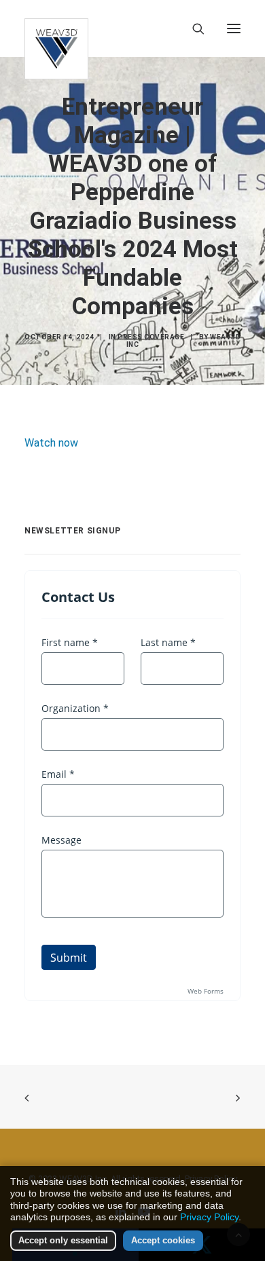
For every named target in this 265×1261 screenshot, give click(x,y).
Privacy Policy (209, 1216)
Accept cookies (163, 1240)
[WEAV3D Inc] (56, 28)
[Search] (192, 28)
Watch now (51, 442)
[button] (233, 28)
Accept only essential (63, 1240)
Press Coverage (151, 337)
